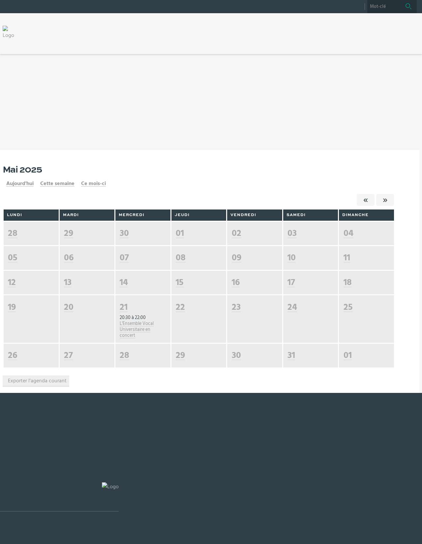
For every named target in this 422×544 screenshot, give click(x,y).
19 (12, 307)
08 (181, 257)
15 (180, 282)
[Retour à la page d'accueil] (11, 32)
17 (291, 282)
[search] (383, 6)
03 (292, 233)
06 (69, 257)
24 (292, 307)
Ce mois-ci (93, 183)
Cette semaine (57, 183)
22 (180, 307)
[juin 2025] (385, 200)
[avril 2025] (366, 200)
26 (12, 355)
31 (291, 355)
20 (69, 307)
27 (68, 355)
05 (12, 257)
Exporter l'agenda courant (37, 380)
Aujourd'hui (20, 183)
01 (180, 233)
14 (124, 282)
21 (124, 307)
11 (347, 257)
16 (236, 282)
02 (236, 233)
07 (124, 257)
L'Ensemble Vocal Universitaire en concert (137, 329)
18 (348, 282)
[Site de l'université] (59, 497)
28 (12, 233)
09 (236, 257)
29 (68, 233)
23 (236, 307)
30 (124, 233)
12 (12, 282)
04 (348, 233)
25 (348, 307)
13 (68, 282)
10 (291, 257)
